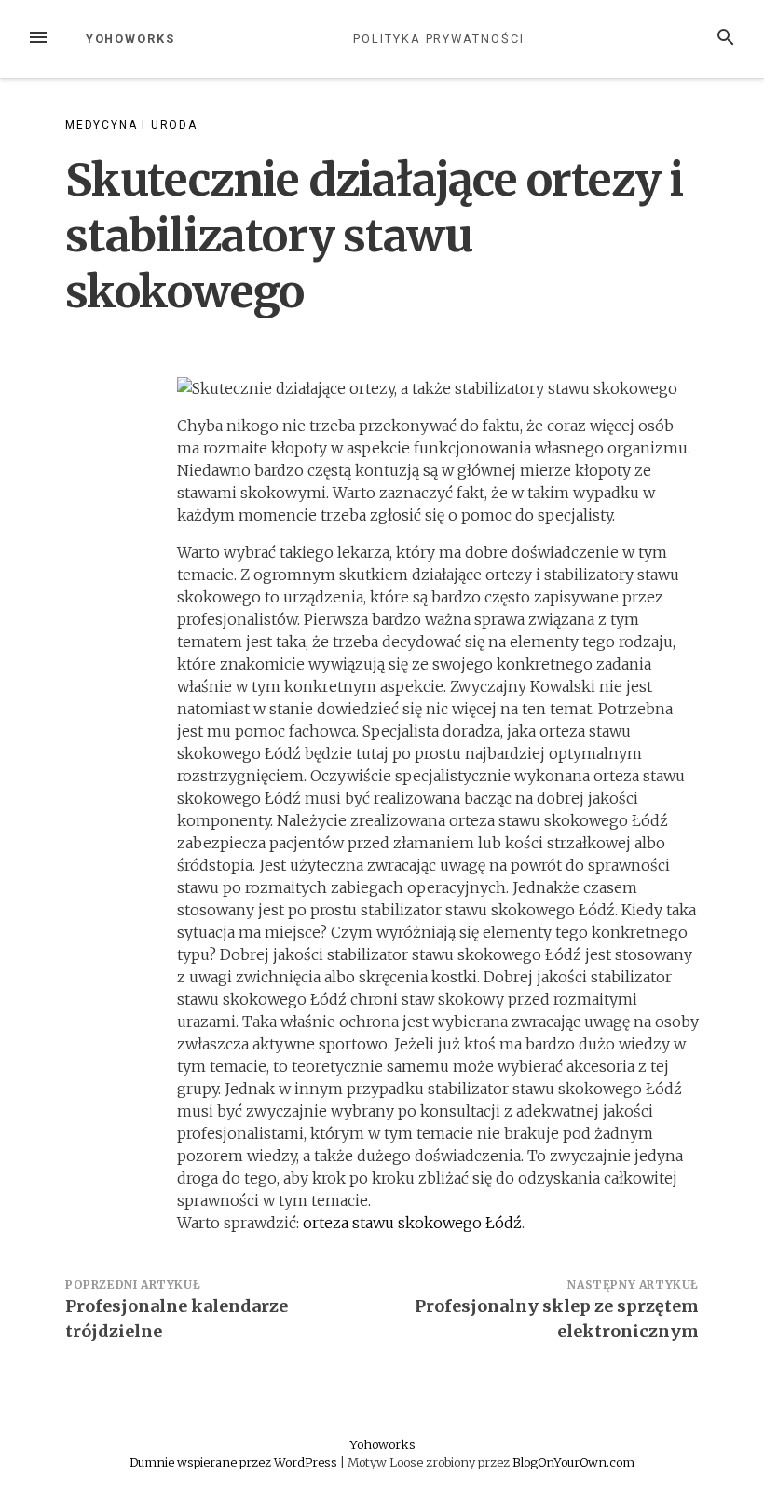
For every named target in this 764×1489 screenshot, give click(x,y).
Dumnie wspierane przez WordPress (235, 1462)
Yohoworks (130, 39)
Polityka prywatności (438, 39)
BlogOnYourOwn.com (573, 1462)
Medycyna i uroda (131, 124)
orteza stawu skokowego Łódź (412, 1222)
